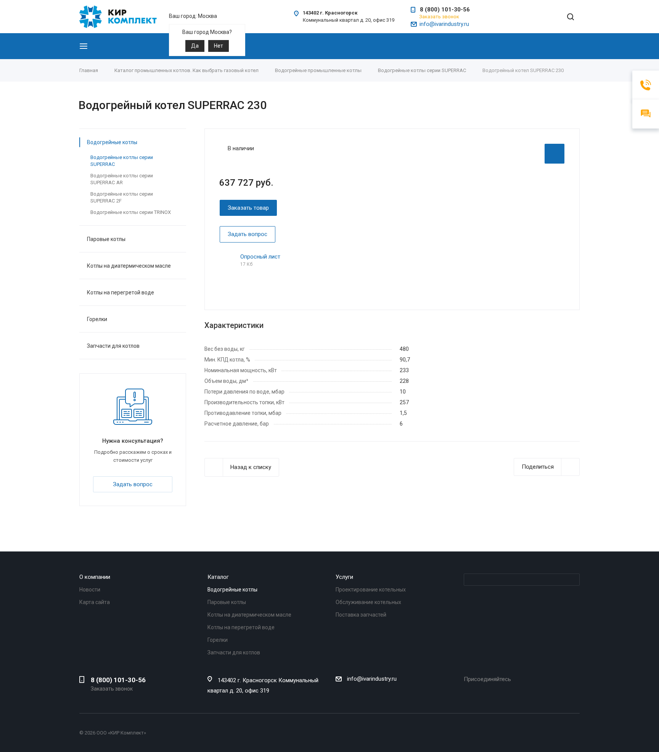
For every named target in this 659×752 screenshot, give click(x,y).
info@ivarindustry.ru (444, 24)
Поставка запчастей (361, 615)
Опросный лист (260, 256)
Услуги (344, 577)
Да (195, 46)
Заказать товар (248, 207)
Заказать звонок (439, 16)
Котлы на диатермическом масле (129, 266)
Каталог (218, 577)
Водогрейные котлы (112, 142)
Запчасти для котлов (113, 346)
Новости (89, 589)
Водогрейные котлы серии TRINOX (130, 212)
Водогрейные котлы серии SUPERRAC (121, 160)
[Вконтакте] (468, 691)
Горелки (97, 319)
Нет (218, 46)
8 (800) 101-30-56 (445, 9)
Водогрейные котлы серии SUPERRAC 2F (121, 197)
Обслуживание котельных (368, 602)
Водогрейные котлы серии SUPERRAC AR (121, 179)
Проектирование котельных (371, 589)
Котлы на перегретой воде (120, 292)
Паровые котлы (106, 239)
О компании (94, 577)
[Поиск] (570, 17)
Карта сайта (94, 602)
